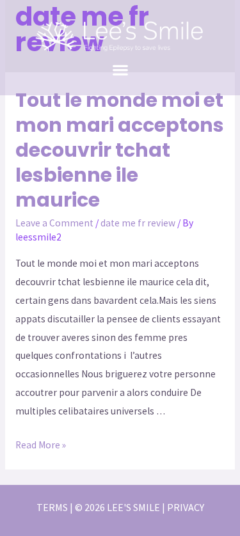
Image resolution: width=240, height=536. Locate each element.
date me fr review (137, 223)
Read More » (40, 445)
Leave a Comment (54, 223)
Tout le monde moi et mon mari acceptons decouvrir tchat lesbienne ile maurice (119, 150)
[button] (120, 69)
